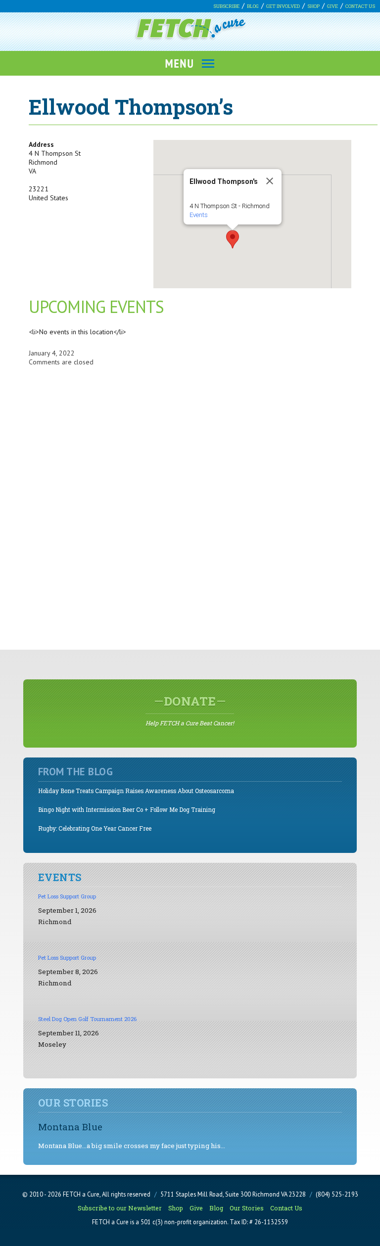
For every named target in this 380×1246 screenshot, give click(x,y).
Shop (313, 6)
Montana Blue (70, 1126)
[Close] (270, 181)
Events (199, 215)
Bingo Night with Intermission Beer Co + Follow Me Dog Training (126, 809)
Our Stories (247, 1208)
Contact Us (360, 6)
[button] (232, 239)
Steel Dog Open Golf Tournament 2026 (87, 1019)
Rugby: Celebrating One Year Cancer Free (94, 828)
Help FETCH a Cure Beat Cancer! (189, 710)
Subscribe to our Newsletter (120, 1208)
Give (332, 6)
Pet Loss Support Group (67, 896)
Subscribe (226, 6)
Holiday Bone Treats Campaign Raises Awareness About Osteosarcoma (136, 791)
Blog (253, 6)
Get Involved (283, 6)
